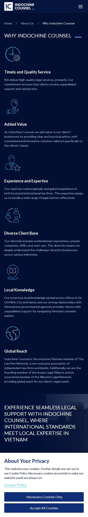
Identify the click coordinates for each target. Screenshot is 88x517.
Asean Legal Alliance (51, 372)
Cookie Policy (15, 485)
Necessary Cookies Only (44, 497)
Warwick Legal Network (55, 377)
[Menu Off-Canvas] (80, 7)
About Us (27, 23)
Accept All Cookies (44, 508)
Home (8, 23)
